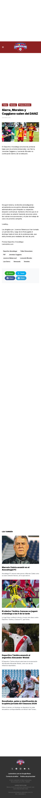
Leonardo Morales (26, 258)
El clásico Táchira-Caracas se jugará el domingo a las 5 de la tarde (19, 612)
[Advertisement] (20, 20)
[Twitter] (12, 769)
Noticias (13, 105)
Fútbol (5, 105)
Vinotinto (27, 261)
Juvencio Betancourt (10, 258)
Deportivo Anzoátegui (10, 251)
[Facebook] (16, 769)
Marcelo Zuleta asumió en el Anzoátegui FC (15, 568)
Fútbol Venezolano (26, 251)
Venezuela (17, 261)
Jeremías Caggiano (15, 254)
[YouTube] (24, 769)
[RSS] (28, 769)
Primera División (24, 105)
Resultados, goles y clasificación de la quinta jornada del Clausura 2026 (19, 702)
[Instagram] (20, 769)
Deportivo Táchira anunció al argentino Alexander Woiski (16, 656)
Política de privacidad (27, 776)
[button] (3, 47)
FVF (4, 254)
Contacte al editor (12, 776)
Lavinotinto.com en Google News (19, 773)
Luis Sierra (6, 261)
